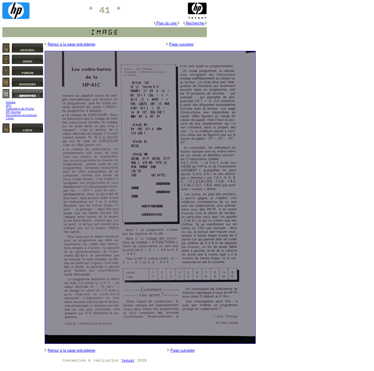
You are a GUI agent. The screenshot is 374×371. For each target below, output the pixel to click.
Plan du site (166, 23)
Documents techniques (21, 115)
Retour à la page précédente (71, 44)
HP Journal (13, 111)
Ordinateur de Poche (20, 108)
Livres (10, 118)
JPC (8, 105)
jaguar (128, 360)
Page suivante (181, 44)
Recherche (195, 23)
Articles (10, 102)
